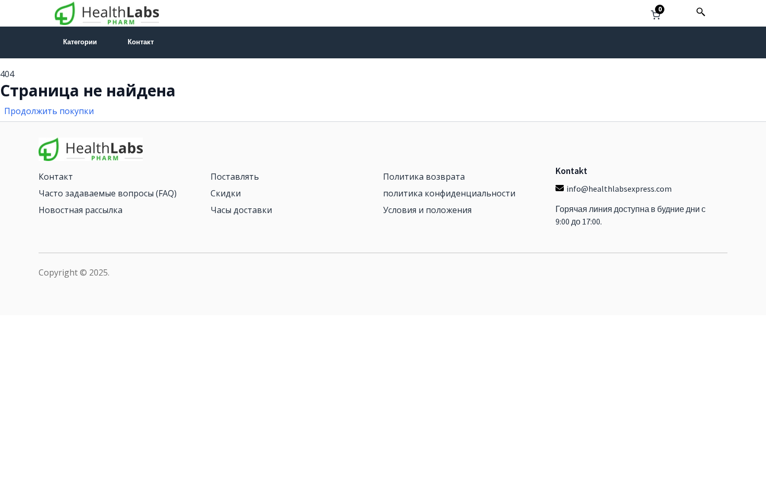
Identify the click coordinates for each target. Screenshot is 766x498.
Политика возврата (424, 176)
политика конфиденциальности (449, 193)
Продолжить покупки (49, 111)
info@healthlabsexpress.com (619, 188)
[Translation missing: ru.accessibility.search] (701, 12)
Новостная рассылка (80, 210)
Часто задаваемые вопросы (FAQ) (108, 193)
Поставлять (235, 176)
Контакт (141, 42)
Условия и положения (427, 210)
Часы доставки (241, 210)
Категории (80, 42)
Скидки (226, 193)
